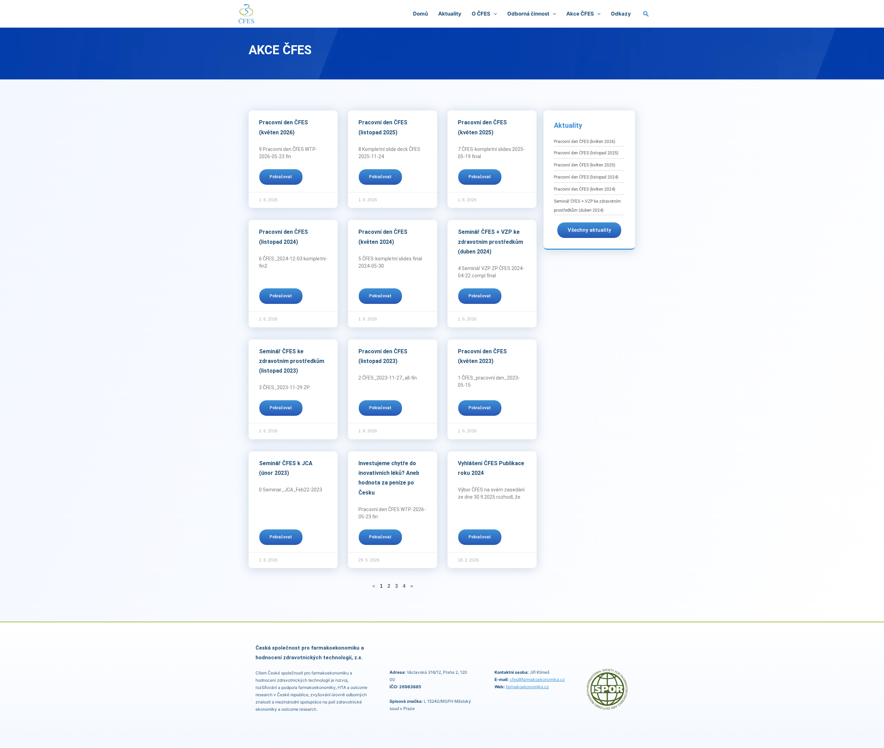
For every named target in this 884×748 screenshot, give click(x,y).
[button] (493, 14)
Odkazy (621, 13)
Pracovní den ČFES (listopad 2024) (586, 177)
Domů (420, 13)
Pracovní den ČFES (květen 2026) (584, 141)
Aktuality (449, 13)
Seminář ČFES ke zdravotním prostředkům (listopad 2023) (291, 361)
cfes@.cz (537, 679)
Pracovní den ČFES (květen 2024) (584, 189)
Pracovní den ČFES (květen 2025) (584, 165)
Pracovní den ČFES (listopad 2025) (586, 153)
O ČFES (481, 13)
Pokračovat (281, 176)
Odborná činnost (528, 13)
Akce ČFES (580, 13)
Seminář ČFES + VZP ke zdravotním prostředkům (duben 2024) (490, 242)
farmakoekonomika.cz (527, 686)
